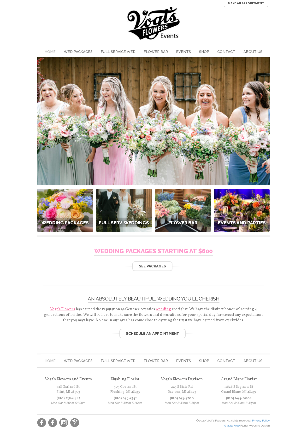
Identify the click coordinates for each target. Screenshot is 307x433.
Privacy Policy (261, 420)
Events (183, 52)
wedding (163, 309)
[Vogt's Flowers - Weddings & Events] (153, 23)
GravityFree (232, 425)
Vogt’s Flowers (62, 309)
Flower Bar (156, 52)
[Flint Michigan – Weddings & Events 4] (153, 183)
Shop (204, 52)
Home (50, 52)
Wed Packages (78, 52)
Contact (226, 52)
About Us (252, 52)
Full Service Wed (118, 52)
